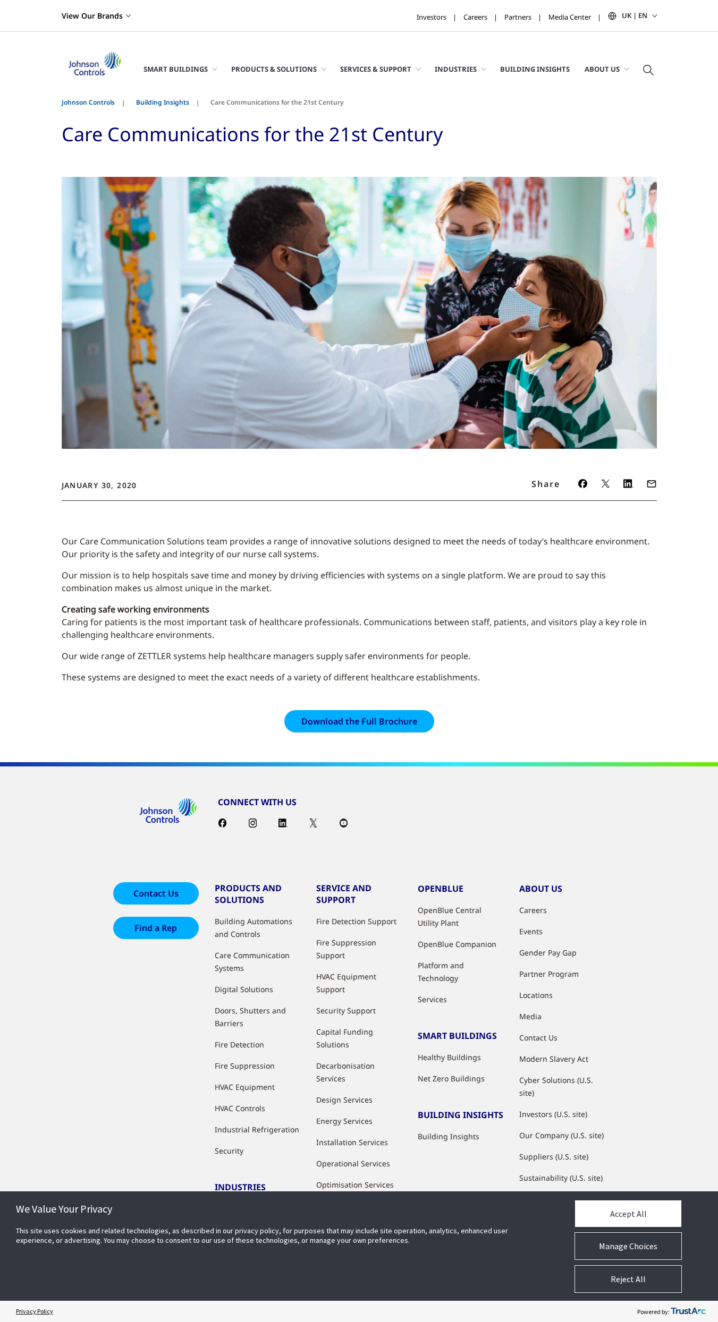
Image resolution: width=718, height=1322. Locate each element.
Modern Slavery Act (553, 1059)
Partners (517, 17)
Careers (475, 17)
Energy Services (344, 1121)
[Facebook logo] (583, 483)
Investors (431, 17)
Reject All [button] (628, 1279)
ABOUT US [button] (602, 69)
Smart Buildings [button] (175, 69)
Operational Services (353, 1163)
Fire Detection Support (356, 921)
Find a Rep (155, 928)
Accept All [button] (628, 1213)
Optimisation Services (355, 1185)
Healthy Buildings (449, 1057)
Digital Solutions (244, 989)
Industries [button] (456, 69)
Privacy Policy (34, 1311)
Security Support (346, 1010)
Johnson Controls (88, 102)
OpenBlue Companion (457, 944)
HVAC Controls (240, 1108)
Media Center (569, 17)
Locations (536, 995)
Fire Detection (239, 1044)
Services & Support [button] (375, 69)
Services (432, 999)
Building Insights (535, 69)
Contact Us (156, 893)
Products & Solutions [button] (274, 69)
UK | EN (634, 15)
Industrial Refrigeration (257, 1129)
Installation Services (352, 1142)
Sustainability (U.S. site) (561, 1178)
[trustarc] (688, 1311)
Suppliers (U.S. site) (553, 1157)
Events (531, 931)
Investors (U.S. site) (553, 1114)
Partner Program (549, 974)
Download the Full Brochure (359, 721)
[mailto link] (651, 484)
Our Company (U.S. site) (561, 1135)
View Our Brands (92, 16)
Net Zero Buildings (451, 1078)
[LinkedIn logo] (628, 483)
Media (530, 1016)
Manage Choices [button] (628, 1246)
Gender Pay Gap (548, 953)
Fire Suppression (245, 1066)
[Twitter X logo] (606, 484)
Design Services (344, 1100)
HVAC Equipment (245, 1087)
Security (229, 1151)
